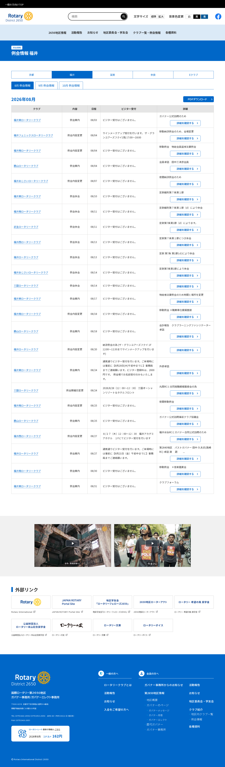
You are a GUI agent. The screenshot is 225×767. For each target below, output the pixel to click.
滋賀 (112, 75)
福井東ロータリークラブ (27, 120)
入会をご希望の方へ (116, 709)
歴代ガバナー (155, 724)
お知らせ (92, 32)
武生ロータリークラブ (26, 227)
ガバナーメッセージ (159, 710)
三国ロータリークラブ (26, 285)
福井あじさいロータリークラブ (31, 181)
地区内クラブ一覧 (202, 714)
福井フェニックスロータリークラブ (33, 135)
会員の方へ (152, 673)
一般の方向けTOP (14, 4)
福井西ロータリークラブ (27, 242)
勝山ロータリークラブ (26, 166)
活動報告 (76, 32)
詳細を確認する (185, 123)
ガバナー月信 (156, 715)
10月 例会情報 (71, 85)
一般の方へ (112, 673)
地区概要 (152, 700)
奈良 (153, 75)
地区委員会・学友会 (115, 32)
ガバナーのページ (158, 705)
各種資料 (170, 32)
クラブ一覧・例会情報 (147, 33)
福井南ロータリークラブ (27, 150)
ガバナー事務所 (156, 729)
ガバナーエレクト (158, 719)
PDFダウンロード (197, 99)
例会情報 (196, 719)
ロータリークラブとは (118, 685)
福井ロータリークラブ (26, 257)
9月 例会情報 (46, 85)
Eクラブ (193, 75)
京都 (31, 75)
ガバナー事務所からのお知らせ (163, 685)
